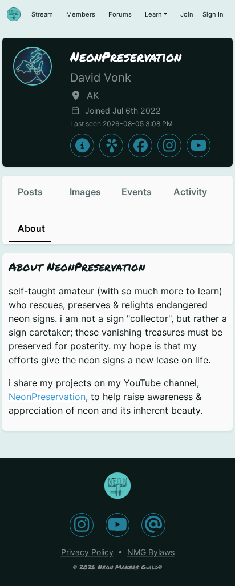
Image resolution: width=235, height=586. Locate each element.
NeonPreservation (47, 396)
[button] (111, 145)
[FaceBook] (140, 145)
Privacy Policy (87, 552)
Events (136, 191)
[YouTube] (198, 145)
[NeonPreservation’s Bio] (82, 145)
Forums (120, 14)
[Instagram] (169, 145)
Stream (42, 14)
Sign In (213, 14)
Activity (190, 191)
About (31, 228)
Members (80, 14)
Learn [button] (153, 14)
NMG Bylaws (151, 552)
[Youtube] (117, 525)
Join (186, 14)
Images (85, 191)
